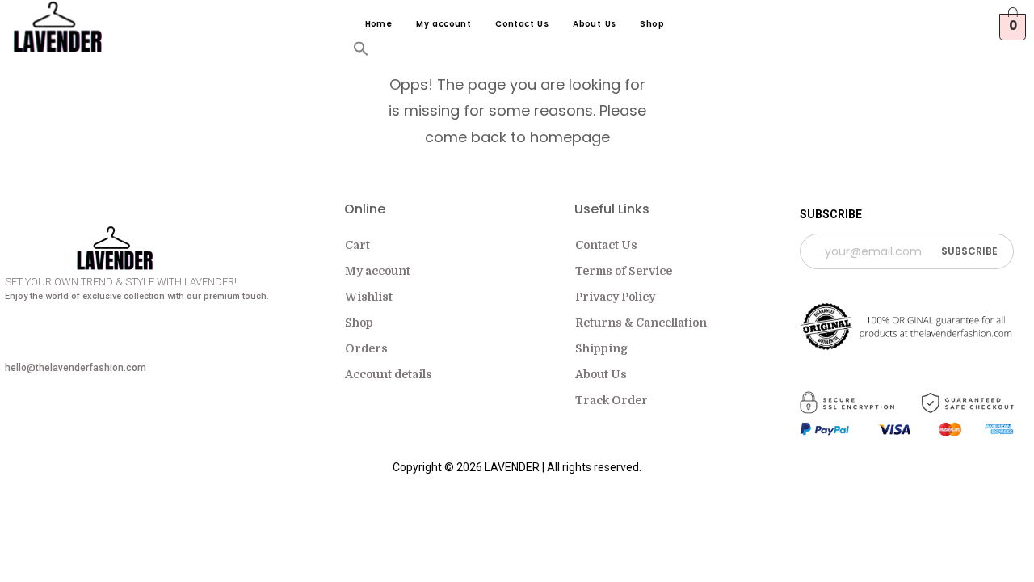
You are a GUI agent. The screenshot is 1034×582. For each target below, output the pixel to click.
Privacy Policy (615, 296)
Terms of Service (623, 270)
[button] (361, 52)
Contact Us (522, 24)
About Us (594, 24)
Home (379, 24)
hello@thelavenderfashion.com (75, 367)
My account (443, 24)
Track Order (611, 400)
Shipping (601, 348)
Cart (357, 244)
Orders (366, 348)
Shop (652, 24)
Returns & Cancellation (641, 322)
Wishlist (369, 296)
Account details (388, 374)
